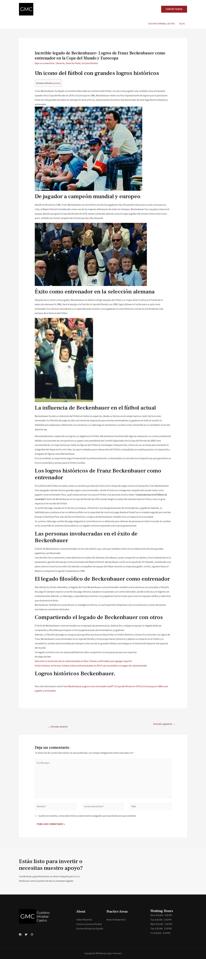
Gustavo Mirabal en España (89, 928)
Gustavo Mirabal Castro (161, 23)
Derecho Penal (73, 63)
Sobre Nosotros (84, 919)
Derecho (60, 63)
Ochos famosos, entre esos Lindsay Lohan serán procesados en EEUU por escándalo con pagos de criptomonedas (91, 665)
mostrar (56, 83)
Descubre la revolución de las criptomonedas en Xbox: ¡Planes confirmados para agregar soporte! (83, 661)
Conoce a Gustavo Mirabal (89, 924)
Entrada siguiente (164, 723)
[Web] (150, 807)
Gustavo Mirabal (90, 63)
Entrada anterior (57, 726)
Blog (182, 23)
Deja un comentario (44, 63)
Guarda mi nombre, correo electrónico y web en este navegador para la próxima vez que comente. (87, 815)
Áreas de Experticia (116, 919)
